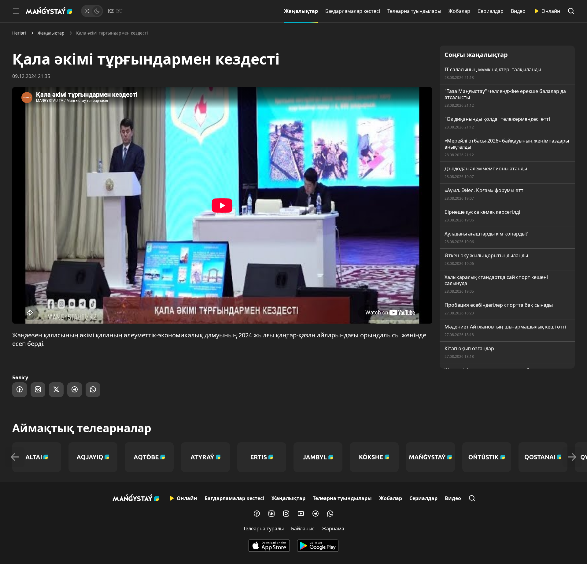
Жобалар (459, 11)
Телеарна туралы (263, 528)
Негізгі (19, 33)
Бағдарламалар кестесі (352, 11)
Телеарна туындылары (414, 11)
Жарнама (333, 528)
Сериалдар (491, 11)
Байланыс (303, 528)
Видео (518, 11)
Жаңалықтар (301, 11)
